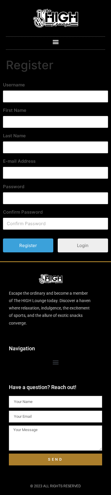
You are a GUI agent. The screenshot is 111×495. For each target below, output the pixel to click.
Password (13, 186)
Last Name (14, 135)
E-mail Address (19, 161)
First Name (14, 110)
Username (14, 85)
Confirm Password (23, 212)
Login (83, 245)
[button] (55, 41)
